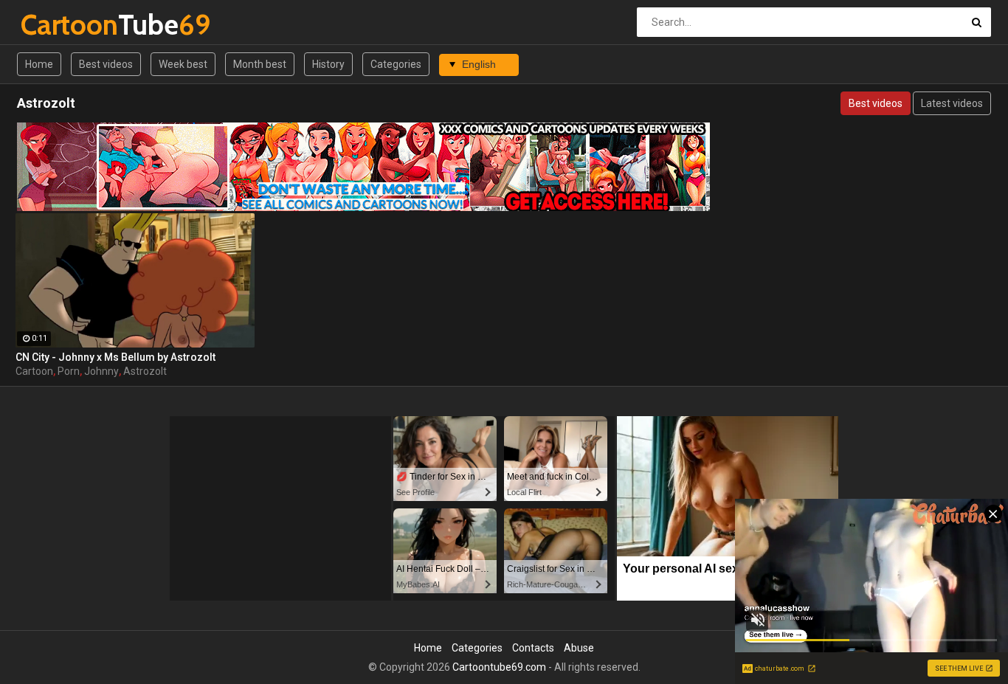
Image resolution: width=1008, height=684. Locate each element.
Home (39, 64)
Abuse (579, 648)
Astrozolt (145, 371)
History (328, 64)
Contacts (533, 648)
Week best (183, 64)
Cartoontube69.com (499, 667)
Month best (259, 64)
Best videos (106, 64)
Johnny (101, 371)
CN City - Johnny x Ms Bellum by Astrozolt (115, 357)
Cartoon (34, 371)
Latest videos (952, 103)
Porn (69, 371)
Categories (395, 64)
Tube (59, 24)
